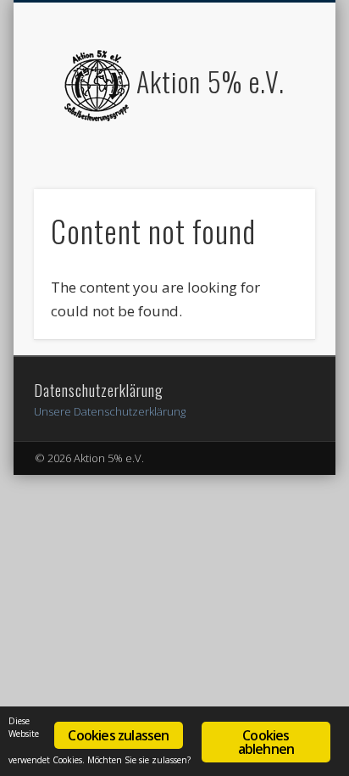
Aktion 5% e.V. (210, 81)
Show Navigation (274, 151)
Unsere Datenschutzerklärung (110, 411)
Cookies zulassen (118, 735)
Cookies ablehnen (266, 742)
